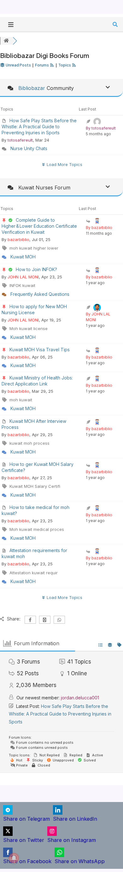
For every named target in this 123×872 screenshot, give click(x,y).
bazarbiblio (18, 239)
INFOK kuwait (22, 285)
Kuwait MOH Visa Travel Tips (39, 349)
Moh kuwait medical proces (36, 529)
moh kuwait (20, 399)
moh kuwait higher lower (33, 248)
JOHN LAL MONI (23, 276)
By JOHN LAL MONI (98, 317)
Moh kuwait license (28, 328)
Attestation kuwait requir (33, 572)
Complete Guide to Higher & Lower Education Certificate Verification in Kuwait (39, 226)
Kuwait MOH (23, 256)
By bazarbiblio (99, 227)
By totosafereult (101, 128)
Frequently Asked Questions (39, 294)
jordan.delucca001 (80, 697)
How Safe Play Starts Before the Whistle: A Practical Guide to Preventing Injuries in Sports (39, 126)
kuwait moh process (29, 443)
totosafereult (20, 140)
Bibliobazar (31, 88)
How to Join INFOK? (36, 269)
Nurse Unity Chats (28, 148)
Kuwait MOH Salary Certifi (34, 486)
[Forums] (6, 41)
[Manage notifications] (14, 858)
